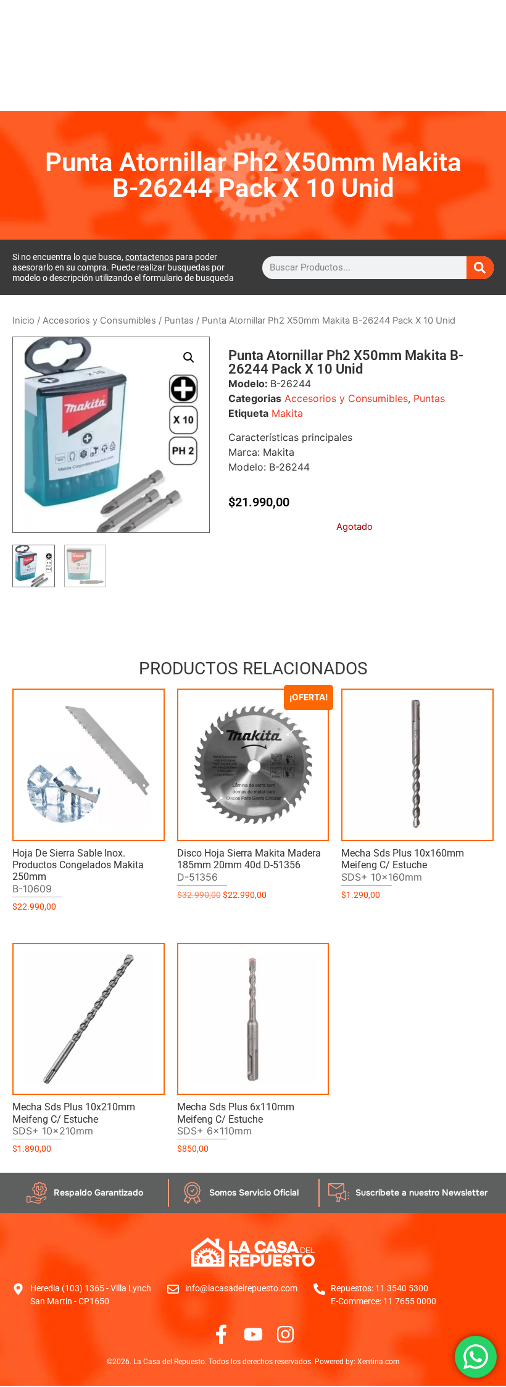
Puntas (179, 320)
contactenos (149, 257)
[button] (189, 357)
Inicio (23, 320)
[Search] (480, 267)
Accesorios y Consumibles (99, 320)
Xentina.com (378, 1361)
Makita (287, 413)
